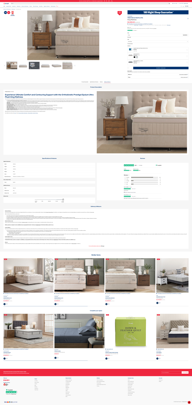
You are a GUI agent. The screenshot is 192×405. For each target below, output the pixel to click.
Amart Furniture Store (49, 212)
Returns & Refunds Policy (100, 381)
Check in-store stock (184, 77)
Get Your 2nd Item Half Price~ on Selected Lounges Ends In (96, 1)
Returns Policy (74, 243)
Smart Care (129, 387)
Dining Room (68, 384)
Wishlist (160, 381)
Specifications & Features (94, 81)
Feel (128, 39)
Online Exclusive (68, 395)
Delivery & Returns (107, 81)
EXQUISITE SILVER (7, 352)
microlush (140, 25)
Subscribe (184, 372)
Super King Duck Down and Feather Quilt (111, 353)
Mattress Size (6, 190)
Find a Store (175, 3)
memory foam (136, 25)
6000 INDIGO (159, 352)
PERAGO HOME (57, 351)
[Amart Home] (6, 3)
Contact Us (36, 388)
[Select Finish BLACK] (134, 57)
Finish (5, 182)
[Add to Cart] (5, 304)
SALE (66, 396)
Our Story (36, 380)
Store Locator (37, 382)
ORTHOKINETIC (136, 54)
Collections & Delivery (131, 392)
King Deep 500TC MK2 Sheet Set (59, 352)
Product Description (85, 81)
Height (5, 166)
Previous (4, 65)
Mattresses (67, 387)
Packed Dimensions (7, 176)
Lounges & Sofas (68, 381)
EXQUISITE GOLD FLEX (160, 296)
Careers (36, 383)
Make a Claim (130, 395)
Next (75, 65)
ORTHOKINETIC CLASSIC (138, 60)
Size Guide (129, 37)
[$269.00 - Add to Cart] (55, 358)
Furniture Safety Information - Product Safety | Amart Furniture (28, 113)
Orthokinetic (5, 296)
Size (128, 32)
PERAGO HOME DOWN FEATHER (111, 352)
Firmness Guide (130, 43)
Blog (35, 385)
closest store (38, 224)
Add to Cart (5, 304)
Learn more (154, 28)
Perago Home (56, 349)
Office (67, 390)
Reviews (101, 81)
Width (5, 164)
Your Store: (184, 3)
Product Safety (130, 384)
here (15, 113)
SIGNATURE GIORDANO (110, 298)
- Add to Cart (160, 67)
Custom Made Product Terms (101, 384)
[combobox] (90, 3)
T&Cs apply (168, 25)
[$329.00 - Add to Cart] (106, 359)
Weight (5, 171)
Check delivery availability (183, 74)
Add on (129, 45)
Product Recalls (130, 393)
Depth (5, 169)
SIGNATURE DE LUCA (8, 298)
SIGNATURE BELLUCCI (58, 298)
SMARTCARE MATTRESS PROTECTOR (141, 48)
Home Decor (68, 392)
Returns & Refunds (131, 381)
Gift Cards (67, 393)
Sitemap (36, 386)
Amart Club (36, 389)
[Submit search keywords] (169, 3)
